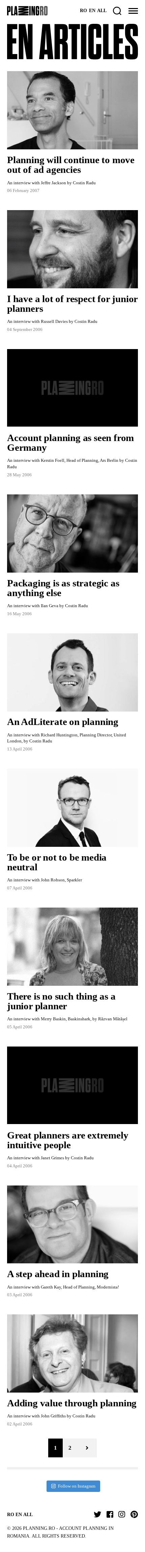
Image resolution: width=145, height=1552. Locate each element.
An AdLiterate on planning (62, 721)
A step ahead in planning (58, 1273)
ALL (102, 10)
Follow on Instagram (76, 1486)
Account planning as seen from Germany (70, 442)
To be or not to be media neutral (57, 862)
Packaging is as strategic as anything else (63, 588)
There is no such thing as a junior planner (61, 1001)
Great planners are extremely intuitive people (67, 1140)
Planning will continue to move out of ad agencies (71, 164)
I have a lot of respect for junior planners (72, 303)
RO (83, 10)
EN (92, 10)
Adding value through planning (72, 1403)
